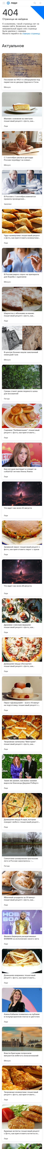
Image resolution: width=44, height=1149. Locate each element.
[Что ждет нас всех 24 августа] (22, 577)
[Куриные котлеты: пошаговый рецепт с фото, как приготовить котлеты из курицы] (22, 1123)
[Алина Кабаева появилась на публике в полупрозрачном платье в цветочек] (22, 1006)
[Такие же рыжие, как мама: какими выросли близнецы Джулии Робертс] (22, 772)
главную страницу (31, 33)
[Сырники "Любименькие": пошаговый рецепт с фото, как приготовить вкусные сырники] (22, 422)
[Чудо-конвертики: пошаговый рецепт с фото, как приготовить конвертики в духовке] (22, 227)
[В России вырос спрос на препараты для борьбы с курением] (22, 266)
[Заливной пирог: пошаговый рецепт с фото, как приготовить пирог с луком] (22, 538)
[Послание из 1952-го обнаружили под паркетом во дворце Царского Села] (22, 71)
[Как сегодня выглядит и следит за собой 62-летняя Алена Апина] (22, 461)
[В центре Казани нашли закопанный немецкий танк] (22, 344)
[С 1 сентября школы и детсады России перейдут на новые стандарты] (22, 149)
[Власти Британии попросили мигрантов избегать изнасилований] (22, 1045)
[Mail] (8, 3)
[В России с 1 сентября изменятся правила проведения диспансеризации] (22, 188)
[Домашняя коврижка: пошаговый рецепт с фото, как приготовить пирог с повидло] (22, 967)
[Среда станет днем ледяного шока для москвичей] (22, 383)
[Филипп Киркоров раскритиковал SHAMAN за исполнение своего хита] (22, 928)
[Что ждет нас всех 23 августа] (22, 500)
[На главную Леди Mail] (13, 3)
